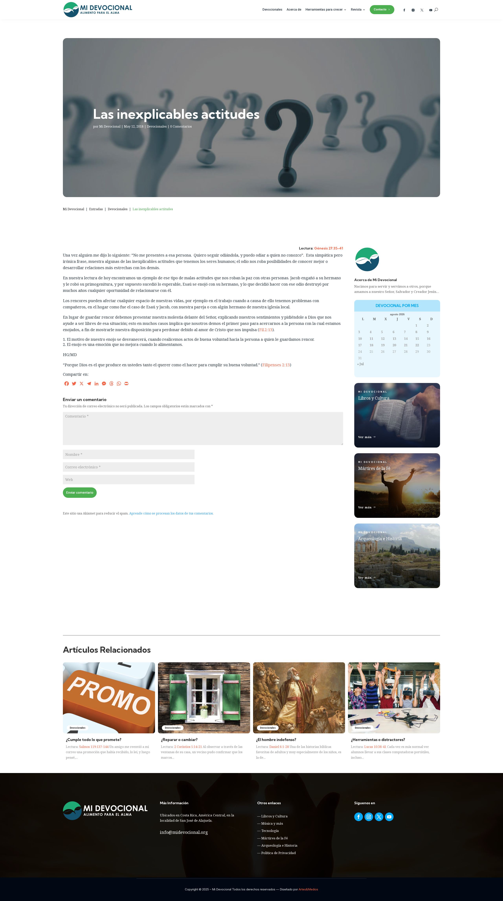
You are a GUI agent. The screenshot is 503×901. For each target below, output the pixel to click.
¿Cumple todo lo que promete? (93, 739)
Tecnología (270, 830)
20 (394, 345)
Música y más (272, 823)
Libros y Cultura (274, 816)
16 (428, 338)
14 (406, 338)
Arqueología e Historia (279, 845)
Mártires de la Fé (274, 838)
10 (360, 338)
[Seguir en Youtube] (389, 816)
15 (417, 338)
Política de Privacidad (278, 853)
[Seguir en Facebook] (358, 816)
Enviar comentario (79, 492)
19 (383, 345)
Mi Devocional (109, 126)
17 (360, 345)
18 (371, 345)
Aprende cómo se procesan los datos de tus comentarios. (171, 513)
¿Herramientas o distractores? (378, 739)
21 (406, 345)
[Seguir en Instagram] (368, 816)
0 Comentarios (181, 126)
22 (417, 345)
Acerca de (294, 9)
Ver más (365, 437)
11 (371, 338)
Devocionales (272, 9)
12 (383, 338)
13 (394, 338)
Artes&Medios (308, 889)
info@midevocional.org (184, 832)
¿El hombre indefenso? (276, 739)
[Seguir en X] (379, 816)
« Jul (360, 364)
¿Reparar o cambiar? (179, 739)
